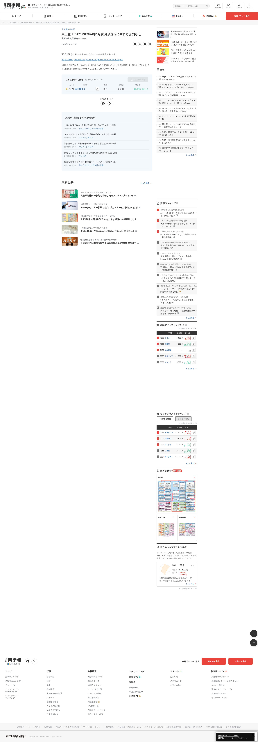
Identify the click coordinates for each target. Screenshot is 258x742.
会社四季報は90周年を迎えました (40, 7)
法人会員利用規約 (233, 726)
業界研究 (146, 16)
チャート (229, 7)
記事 (49, 16)
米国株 (178, 16)
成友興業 (168, 350)
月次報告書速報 (26, 22)
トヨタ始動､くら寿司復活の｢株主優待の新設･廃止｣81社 (90, 134)
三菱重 (167, 344)
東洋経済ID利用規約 (193, 726)
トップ (18, 16)
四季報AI (210, 16)
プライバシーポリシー (92, 726)
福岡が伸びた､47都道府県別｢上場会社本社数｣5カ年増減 (90, 143)
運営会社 (21, 726)
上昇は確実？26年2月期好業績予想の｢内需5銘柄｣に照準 (90, 125)
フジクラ (168, 362)
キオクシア (169, 356)
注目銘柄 (82, 156)
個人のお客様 (214, 661)
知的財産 (110, 726)
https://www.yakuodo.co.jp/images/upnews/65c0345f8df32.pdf (92, 59)
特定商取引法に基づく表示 (129, 726)
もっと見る (144, 183)
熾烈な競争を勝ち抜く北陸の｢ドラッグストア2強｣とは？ (90, 161)
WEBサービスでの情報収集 (67, 726)
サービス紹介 (34, 726)
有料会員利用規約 (214, 726)
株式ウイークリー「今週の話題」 (91, 128)
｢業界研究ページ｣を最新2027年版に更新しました (51, 5)
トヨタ (167, 338)
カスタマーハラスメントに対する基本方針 (163, 726)
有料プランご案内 (241, 16)
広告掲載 (48, 726)
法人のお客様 (240, 661)
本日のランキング (86, 138)
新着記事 (13, 22)
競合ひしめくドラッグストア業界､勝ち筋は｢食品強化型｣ (90, 152)
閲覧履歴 (218, 7)
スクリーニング (115, 16)
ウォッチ (239, 7)
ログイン (249, 7)
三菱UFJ (168, 438)
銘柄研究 (82, 16)
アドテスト (169, 456)
